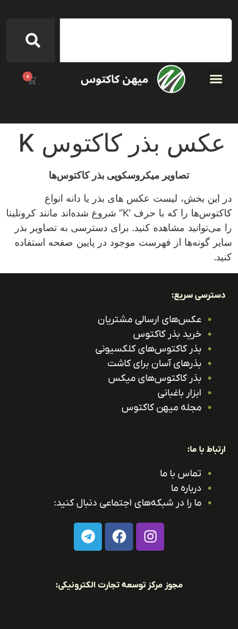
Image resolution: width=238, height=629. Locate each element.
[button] (216, 78)
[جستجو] (30, 40)
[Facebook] (119, 537)
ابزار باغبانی (179, 393)
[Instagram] (150, 537)
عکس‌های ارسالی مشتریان (149, 320)
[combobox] (146, 40)
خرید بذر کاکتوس (167, 334)
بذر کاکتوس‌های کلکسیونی (148, 349)
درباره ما (186, 488)
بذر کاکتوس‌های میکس (154, 378)
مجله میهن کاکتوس (161, 408)
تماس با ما (180, 474)
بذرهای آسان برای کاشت (154, 364)
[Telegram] (88, 537)
